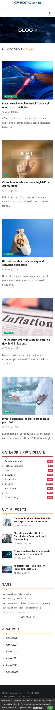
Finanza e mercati (13, 461)
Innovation (10, 475)
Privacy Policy (8, 697)
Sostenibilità (10, 96)
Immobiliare (10, 488)
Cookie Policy (23, 697)
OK (50, 708)
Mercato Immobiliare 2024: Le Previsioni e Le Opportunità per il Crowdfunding (30, 536)
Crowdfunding (11, 497)
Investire (8, 254)
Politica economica (14, 466)
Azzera (30, 49)
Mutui (7, 470)
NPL (6, 175)
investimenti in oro (33, 608)
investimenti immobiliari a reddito (17, 594)
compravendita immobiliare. (15, 603)
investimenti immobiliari (13, 608)
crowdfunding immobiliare (14, 598)
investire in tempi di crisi (39, 603)
